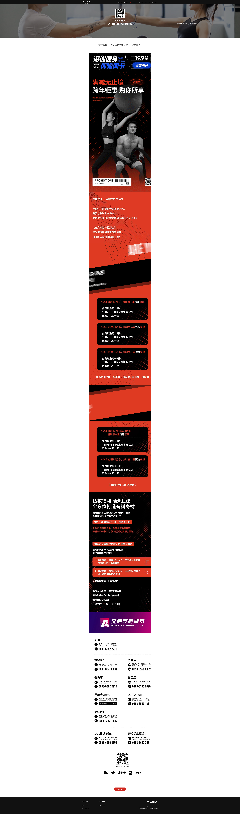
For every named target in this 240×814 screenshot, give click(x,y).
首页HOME (120, 2)
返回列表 (120, 789)
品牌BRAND (126, 2)
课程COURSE (147, 2)
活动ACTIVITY (133, 2)
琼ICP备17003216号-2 (144, 808)
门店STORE (140, 2)
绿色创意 (156, 808)
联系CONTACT (155, 2)
